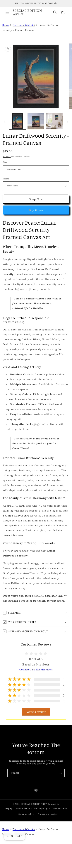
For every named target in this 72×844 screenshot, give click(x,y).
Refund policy (23, 808)
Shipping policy (26, 814)
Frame (6, 178)
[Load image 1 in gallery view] (17, 121)
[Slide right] (68, 122)
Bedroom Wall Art (24, 25)
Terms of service (59, 808)
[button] (7, 12)
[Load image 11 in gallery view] (54, 121)
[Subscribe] (60, 773)
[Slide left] (4, 122)
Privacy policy (40, 808)
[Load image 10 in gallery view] (36, 121)
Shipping (7, 156)
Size (5, 162)
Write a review (36, 712)
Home (5, 25)
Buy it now (36, 210)
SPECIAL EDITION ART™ (34, 804)
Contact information (47, 814)
